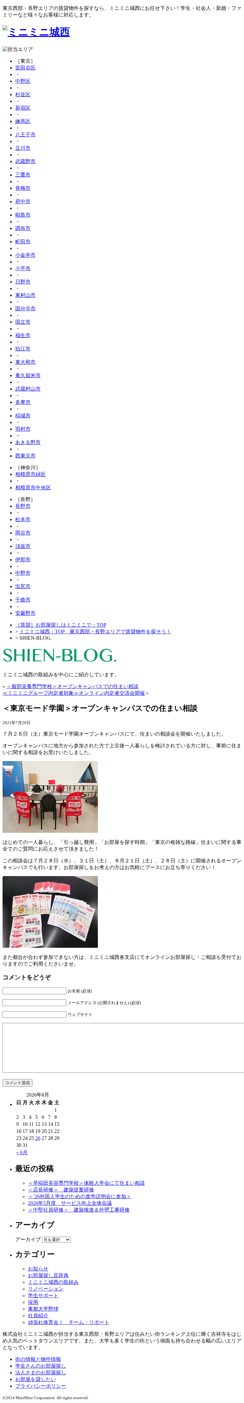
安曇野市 (25, 613)
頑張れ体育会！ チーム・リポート (68, 1322)
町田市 (22, 241)
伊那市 (22, 559)
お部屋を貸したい (35, 1379)
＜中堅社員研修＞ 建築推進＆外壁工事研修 (79, 1209)
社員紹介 (38, 1315)
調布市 (22, 228)
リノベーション (46, 1288)
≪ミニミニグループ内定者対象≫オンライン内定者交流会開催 (74, 693)
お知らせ (38, 1268)
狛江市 (22, 348)
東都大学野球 (43, 1309)
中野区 (22, 81)
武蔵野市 (25, 161)
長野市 (22, 506)
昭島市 (22, 215)
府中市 (22, 201)
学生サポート (43, 1295)
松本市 (22, 519)
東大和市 (25, 362)
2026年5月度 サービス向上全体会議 (70, 1203)
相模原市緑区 (30, 474)
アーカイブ (28, 1239)
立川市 (22, 148)
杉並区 (22, 94)
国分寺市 (25, 308)
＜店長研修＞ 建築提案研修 (61, 1189)
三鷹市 (22, 174)
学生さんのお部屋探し (40, 1366)
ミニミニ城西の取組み (53, 1282)
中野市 (22, 573)
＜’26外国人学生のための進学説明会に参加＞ (79, 1196)
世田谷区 (25, 67)
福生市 (22, 335)
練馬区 (22, 121)
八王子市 (25, 134)
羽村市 (22, 429)
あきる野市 (28, 442)
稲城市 (22, 415)
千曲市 (22, 599)
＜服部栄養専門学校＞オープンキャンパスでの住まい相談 (72, 686)
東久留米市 (28, 375)
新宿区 (22, 108)
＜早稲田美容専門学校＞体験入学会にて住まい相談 (86, 1183)
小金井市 (25, 255)
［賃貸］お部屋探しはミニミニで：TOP (60, 625)
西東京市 (25, 455)
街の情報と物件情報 (38, 1359)
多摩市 (22, 402)
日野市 (22, 281)
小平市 (22, 268)
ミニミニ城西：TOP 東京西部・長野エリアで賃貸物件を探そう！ (95, 631)
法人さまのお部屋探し (40, 1372)
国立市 (22, 322)
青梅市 (22, 188)
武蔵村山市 (28, 389)
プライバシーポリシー (40, 1386)
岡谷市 (22, 533)
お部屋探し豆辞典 (48, 1275)
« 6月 (22, 1152)
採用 (33, 1302)
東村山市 (25, 295)
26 (37, 1138)
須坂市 (22, 546)
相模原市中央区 (33, 487)
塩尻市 (22, 586)
